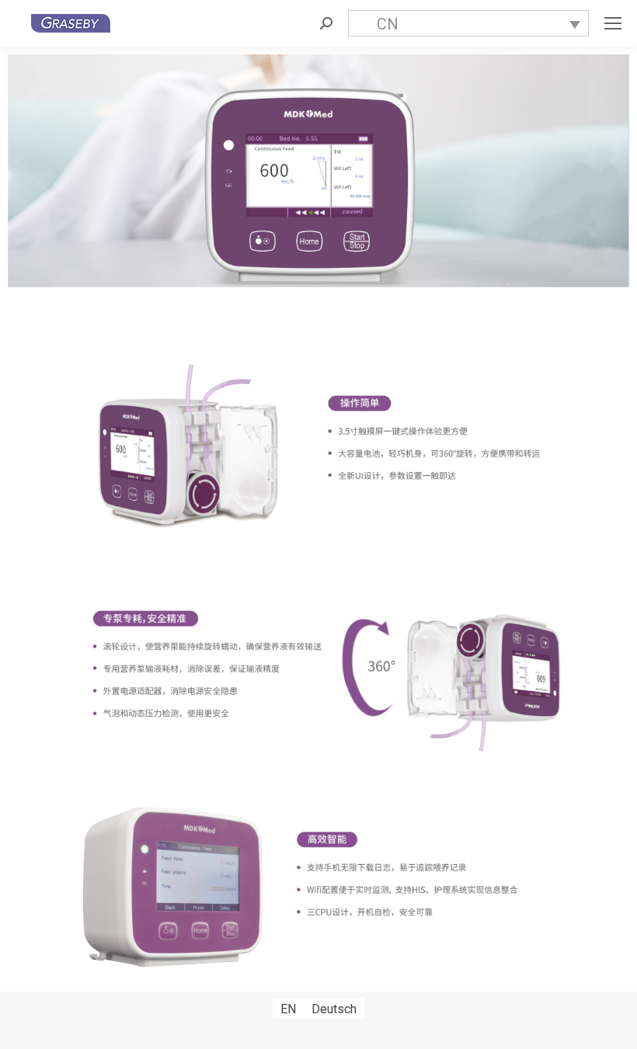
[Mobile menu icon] (612, 23)
